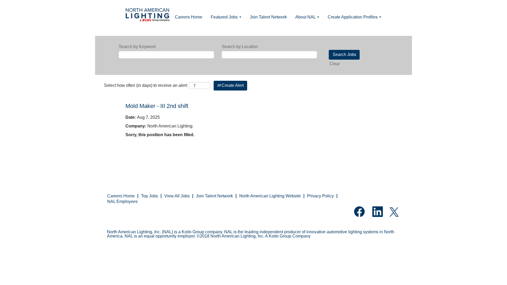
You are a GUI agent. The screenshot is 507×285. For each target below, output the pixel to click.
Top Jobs (149, 196)
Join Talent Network (268, 17)
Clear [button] (335, 63)
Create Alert (232, 85)
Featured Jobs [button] (225, 17)
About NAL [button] (306, 17)
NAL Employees (122, 201)
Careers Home (188, 17)
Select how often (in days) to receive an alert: (146, 85)
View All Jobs (177, 196)
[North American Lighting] (147, 15)
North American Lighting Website (270, 196)
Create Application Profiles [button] (353, 17)
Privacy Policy (320, 196)
